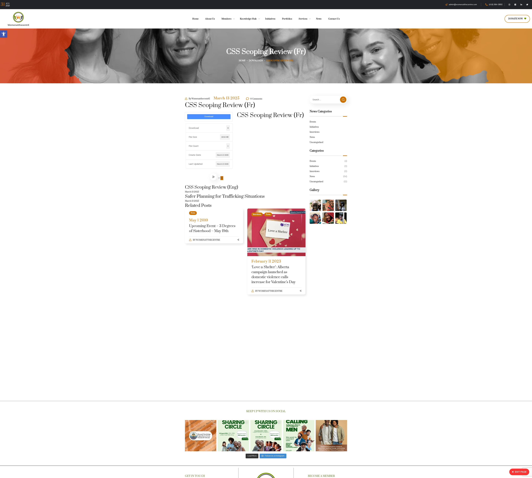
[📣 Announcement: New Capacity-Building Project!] (200, 435)
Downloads (256, 60)
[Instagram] (509, 4)
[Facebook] (515, 4)
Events (313, 122)
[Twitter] (527, 4)
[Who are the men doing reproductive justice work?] (298, 435)
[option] (214, 228)
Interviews (257, 214)
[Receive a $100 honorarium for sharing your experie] (233, 435)
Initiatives (314, 127)
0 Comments (256, 99)
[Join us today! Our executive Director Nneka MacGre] (331, 435)
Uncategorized (316, 142)
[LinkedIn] (521, 4)
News (193, 213)
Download (208, 116)
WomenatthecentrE (200, 98)
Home (242, 60)
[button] (3, 34)
